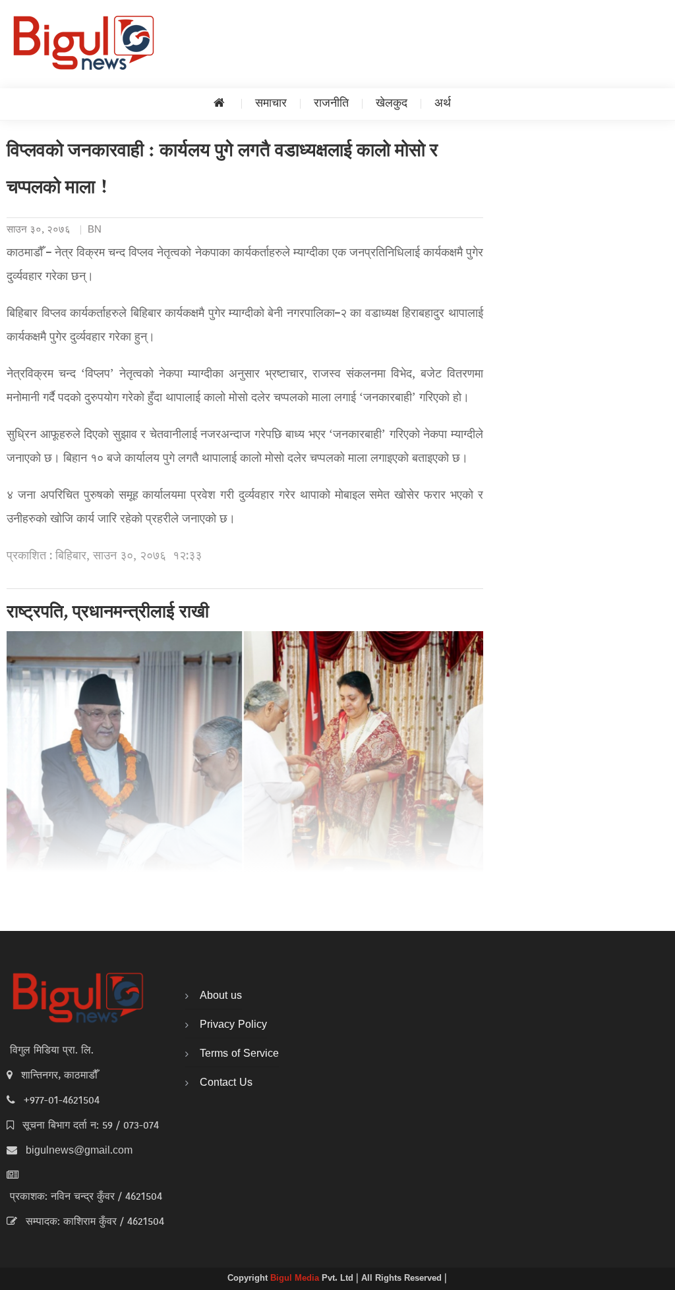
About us (221, 996)
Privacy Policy (233, 1025)
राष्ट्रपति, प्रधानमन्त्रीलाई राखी (108, 613)
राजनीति (331, 104)
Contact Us (226, 1083)
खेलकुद (391, 104)
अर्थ (442, 104)
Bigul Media (296, 1279)
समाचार (271, 104)
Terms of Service (239, 1054)
